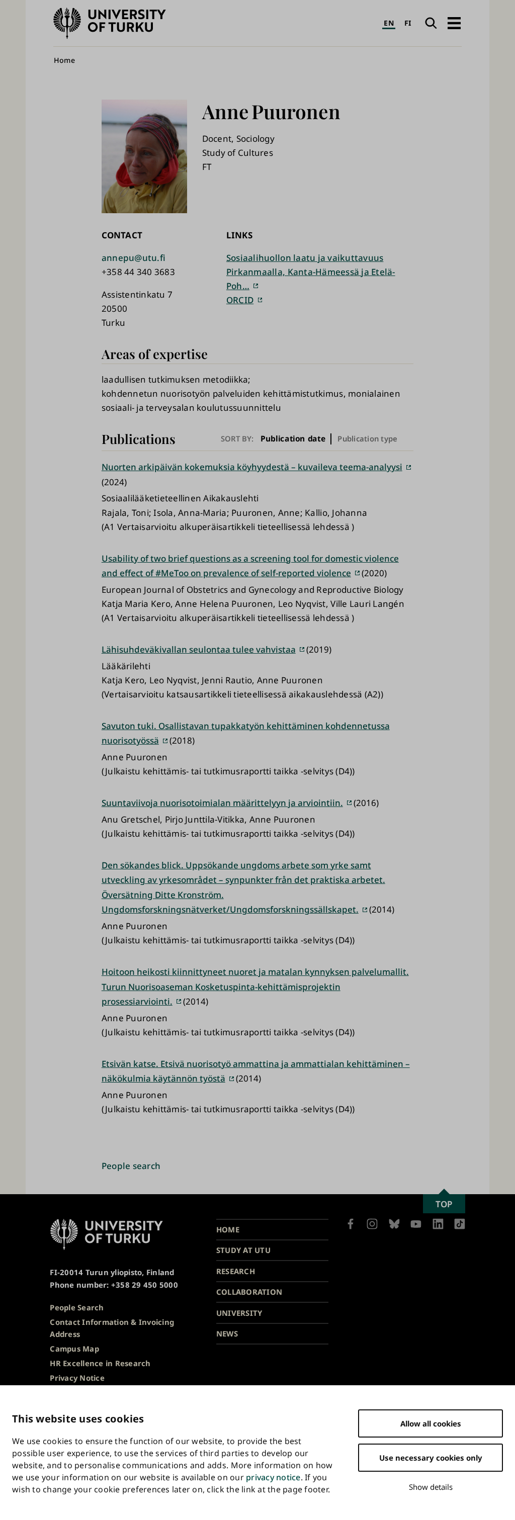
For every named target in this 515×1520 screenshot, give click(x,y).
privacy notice (273, 1477)
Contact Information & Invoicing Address (112, 1328)
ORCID (239, 300)
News (227, 1333)
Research (235, 1271)
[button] (454, 23)
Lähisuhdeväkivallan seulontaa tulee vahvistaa (199, 649)
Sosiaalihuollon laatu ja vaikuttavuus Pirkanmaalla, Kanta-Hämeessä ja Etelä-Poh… (310, 272)
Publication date (293, 438)
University (239, 1313)
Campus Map (74, 1349)
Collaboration (249, 1292)
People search (131, 1166)
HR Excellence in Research (100, 1363)
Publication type (367, 438)
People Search (77, 1307)
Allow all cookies (430, 1423)
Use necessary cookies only (430, 1458)
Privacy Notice (77, 1378)
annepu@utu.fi (133, 257)
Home (64, 60)
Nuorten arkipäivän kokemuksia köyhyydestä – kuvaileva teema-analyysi (252, 467)
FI (408, 23)
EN (389, 23)
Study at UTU (243, 1250)
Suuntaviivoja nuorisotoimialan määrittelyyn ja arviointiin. (222, 803)
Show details (431, 1487)
